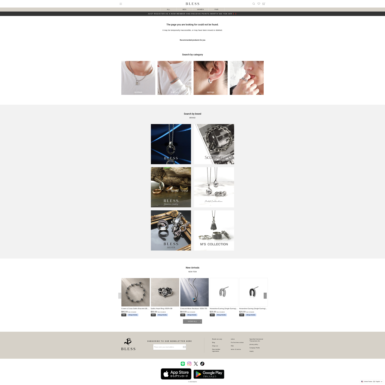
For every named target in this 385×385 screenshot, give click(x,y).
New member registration (216, 350)
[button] (265, 296)
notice (233, 339)
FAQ (232, 346)
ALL (168, 9)
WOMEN (200, 9)
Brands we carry (217, 339)
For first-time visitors (237, 342)
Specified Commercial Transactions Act (256, 340)
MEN (184, 9)
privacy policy (254, 344)
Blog (213, 342)
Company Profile (255, 348)
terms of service (236, 349)
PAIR (216, 9)
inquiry (252, 351)
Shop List (215, 346)
